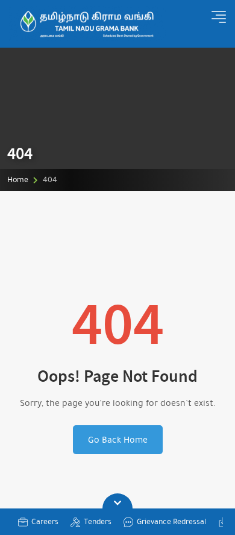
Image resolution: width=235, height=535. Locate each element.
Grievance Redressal (171, 522)
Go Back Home (118, 439)
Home (17, 180)
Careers (44, 522)
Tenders (97, 522)
